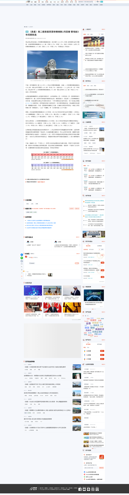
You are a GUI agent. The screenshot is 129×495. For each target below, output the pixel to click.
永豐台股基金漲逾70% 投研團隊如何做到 (38, 179)
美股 (43, 2)
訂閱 (76, 2)
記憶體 (89, 351)
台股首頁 (71, 208)
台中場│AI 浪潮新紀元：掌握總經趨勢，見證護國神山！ (96, 170)
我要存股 (77, 208)
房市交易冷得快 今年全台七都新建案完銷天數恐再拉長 (39, 225)
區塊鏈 (69, 4)
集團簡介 (46, 488)
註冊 (102, 1)
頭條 (27, 4)
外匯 (55, 2)
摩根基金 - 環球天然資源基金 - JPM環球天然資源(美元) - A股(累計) (91, 269)
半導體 (89, 359)
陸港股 (46, 2)
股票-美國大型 (91, 257)
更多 (102, 34)
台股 (39, 2)
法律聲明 (75, 488)
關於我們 (41, 488)
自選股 (101, 4)
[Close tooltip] (33, 276)
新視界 (82, 4)
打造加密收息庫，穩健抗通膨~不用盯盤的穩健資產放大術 (96, 182)
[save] (22, 273)
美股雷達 (91, 136)
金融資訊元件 (57, 488)
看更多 (103, 29)
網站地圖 (70, 488)
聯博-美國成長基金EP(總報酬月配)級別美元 (92, 254)
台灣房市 (31, 26)
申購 (102, 262)
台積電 (89, 355)
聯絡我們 (62, 488)
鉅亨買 (66, 2)
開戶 (102, 255)
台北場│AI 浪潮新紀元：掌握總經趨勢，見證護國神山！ (96, 176)
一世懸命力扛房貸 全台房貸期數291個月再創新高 (38, 220)
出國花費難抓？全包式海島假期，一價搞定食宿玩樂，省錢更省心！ (52, 298)
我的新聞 (96, 4)
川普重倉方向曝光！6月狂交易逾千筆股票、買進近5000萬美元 (71, 298)
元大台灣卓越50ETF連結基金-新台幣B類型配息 (92, 261)
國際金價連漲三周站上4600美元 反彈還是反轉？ (71, 315)
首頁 (32, 2)
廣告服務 (51, 488)
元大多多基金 (87, 276)
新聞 (35, 2)
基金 (51, 2)
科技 (39, 4)
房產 (74, 4)
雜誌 (91, 4)
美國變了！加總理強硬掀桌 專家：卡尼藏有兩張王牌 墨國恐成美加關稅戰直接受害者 (52, 315)
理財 (78, 4)
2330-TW (29, 103)
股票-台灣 (90, 264)
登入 (99, 1)
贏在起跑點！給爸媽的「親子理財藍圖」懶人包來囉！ (45, 208)
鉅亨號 (71, 2)
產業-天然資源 (91, 272)
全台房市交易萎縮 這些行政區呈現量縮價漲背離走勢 (38, 228)
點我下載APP (41, 182)
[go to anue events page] (95, 1)
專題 (87, 4)
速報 (54, 4)
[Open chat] (22, 276)
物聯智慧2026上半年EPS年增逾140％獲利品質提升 (32, 298)
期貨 (65, 4)
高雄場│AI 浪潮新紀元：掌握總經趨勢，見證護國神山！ (96, 189)
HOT (90, 169)
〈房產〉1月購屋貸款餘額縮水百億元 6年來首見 (36, 274)
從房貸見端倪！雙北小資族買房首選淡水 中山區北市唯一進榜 (41, 223)
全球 (58, 2)
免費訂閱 (101, 467)
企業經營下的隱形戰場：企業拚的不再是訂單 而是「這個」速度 (33, 315)
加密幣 (62, 2)
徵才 (66, 488)
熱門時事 (49, 4)
